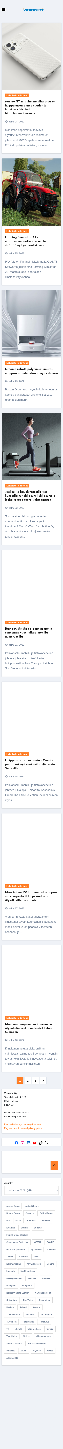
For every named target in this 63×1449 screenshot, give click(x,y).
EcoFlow (46, 1220)
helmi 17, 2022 (16, 908)
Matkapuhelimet (14, 1278)
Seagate (36, 1307)
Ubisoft (18, 1329)
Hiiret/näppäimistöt (15, 1249)
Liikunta (50, 1264)
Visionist (10, 1351)
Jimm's (9, 1257)
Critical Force (46, 1213)
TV (7, 1329)
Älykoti (50, 1351)
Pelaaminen (44, 1300)
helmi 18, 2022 (16, 776)
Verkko (26, 1336)
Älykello (37, 1351)
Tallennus (30, 1314)
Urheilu (50, 1329)
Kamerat (23, 1257)
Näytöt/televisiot (43, 1293)
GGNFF (50, 1242)
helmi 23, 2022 (16, 381)
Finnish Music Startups (17, 1235)
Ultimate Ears (34, 1329)
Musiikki (46, 1278)
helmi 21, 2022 (16, 644)
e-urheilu (31, 1220)
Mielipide (32, 1278)
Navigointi (11, 1285)
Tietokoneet (28, 1322)
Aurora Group (12, 1206)
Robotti (23, 1307)
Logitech (10, 1271)
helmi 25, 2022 (16, 253)
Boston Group (13, 1213)
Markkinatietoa (27, 1271)
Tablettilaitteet (13, 1314)
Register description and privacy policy (23, 1128)
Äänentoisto (12, 1358)
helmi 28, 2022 (16, 121)
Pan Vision (28, 1300)
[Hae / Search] (54, 1165)
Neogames (27, 1285)
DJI (8, 1220)
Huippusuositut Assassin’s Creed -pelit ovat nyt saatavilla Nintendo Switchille (30, 764)
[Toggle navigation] (3, 9)
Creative (30, 1213)
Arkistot (8, 1183)
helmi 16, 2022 (16, 1040)
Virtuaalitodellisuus (37, 1343)
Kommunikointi (13, 1264)
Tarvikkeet (11, 1322)
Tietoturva (44, 1322)
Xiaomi (23, 1351)
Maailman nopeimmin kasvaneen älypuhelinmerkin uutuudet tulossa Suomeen (29, 1028)
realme (10, 1307)
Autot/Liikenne (32, 1206)
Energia (24, 1228)
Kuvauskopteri (34, 1264)
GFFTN (37, 1242)
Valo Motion (11, 1336)
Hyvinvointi (36, 1249)
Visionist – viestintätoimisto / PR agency (31, 1400)
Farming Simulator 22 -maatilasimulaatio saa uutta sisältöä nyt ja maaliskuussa (25, 241)
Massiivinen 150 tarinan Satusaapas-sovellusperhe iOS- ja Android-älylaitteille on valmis (31, 896)
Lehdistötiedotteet (17, 95)
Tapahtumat (46, 1314)
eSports (38, 1228)
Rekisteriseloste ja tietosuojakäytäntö (22, 1124)
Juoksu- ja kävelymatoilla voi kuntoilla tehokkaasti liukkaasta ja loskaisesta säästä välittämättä (30, 496)
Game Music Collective (17, 1242)
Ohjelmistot (11, 1300)
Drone (18, 1220)
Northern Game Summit (17, 1293)
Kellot (36, 1257)
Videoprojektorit (14, 1343)
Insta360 (51, 1249)
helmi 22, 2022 (16, 507)
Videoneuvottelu (43, 1336)
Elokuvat (10, 1228)
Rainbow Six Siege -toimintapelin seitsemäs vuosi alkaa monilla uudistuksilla (28, 632)
